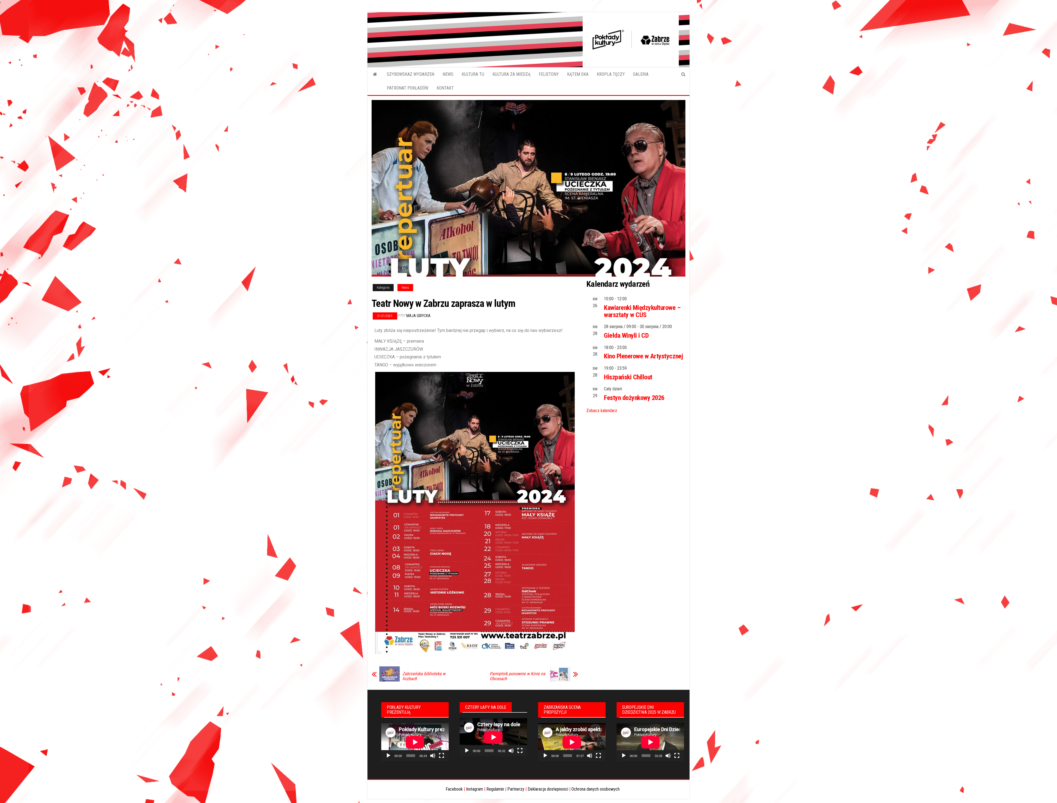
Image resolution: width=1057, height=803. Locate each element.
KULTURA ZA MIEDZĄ (511, 74)
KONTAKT (445, 88)
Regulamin (495, 789)
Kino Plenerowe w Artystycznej (643, 356)
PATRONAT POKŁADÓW (407, 88)
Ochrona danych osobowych (595, 789)
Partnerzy (515, 789)
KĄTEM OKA (578, 74)
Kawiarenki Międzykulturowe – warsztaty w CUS (642, 311)
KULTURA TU (473, 74)
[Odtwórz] (388, 755)
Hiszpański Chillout (628, 377)
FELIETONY (549, 74)
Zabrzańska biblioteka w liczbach (423, 676)
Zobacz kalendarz (601, 410)
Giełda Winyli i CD (626, 335)
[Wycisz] (432, 755)
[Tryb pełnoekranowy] (441, 755)
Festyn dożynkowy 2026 (634, 398)
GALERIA (641, 74)
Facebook (454, 789)
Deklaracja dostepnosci (548, 789)
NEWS (448, 74)
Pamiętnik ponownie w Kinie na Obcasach (517, 676)
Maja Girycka (418, 315)
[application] (415, 742)
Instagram (474, 789)
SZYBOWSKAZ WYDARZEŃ (410, 74)
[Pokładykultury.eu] (375, 74)
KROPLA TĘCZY (611, 74)
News (405, 288)
